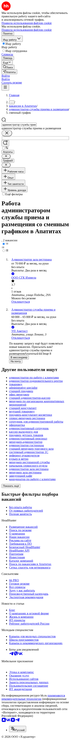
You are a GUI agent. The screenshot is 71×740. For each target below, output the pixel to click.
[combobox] (19, 125)
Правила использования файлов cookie (27, 29)
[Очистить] (7, 133)
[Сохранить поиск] (5, 143)
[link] (8, 67)
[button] (6, 75)
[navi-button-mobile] (5, 87)
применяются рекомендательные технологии (33, 697)
